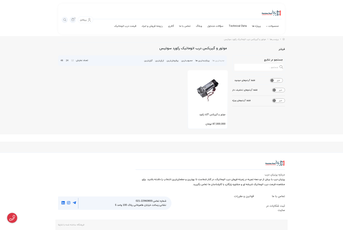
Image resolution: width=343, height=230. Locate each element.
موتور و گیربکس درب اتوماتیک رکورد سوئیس (245, 39)
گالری (171, 26)
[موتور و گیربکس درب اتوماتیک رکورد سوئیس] (210, 165)
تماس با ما (185, 26)
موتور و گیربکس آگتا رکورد (212, 114)
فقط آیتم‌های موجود (244, 80)
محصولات (273, 26)
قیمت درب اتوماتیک (125, 26)
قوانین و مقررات (244, 196)
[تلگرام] (74, 203)
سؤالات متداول (215, 26)
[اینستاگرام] (68, 203)
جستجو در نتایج (273, 60)
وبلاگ (199, 26)
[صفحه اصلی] (283, 39)
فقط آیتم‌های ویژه (241, 100)
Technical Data (238, 26)
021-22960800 (144, 201)
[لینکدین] (63, 203)
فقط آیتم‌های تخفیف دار (244, 90)
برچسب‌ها (274, 39)
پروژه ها (256, 26)
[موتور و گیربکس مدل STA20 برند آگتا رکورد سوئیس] (207, 90)
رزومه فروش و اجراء (152, 26)
